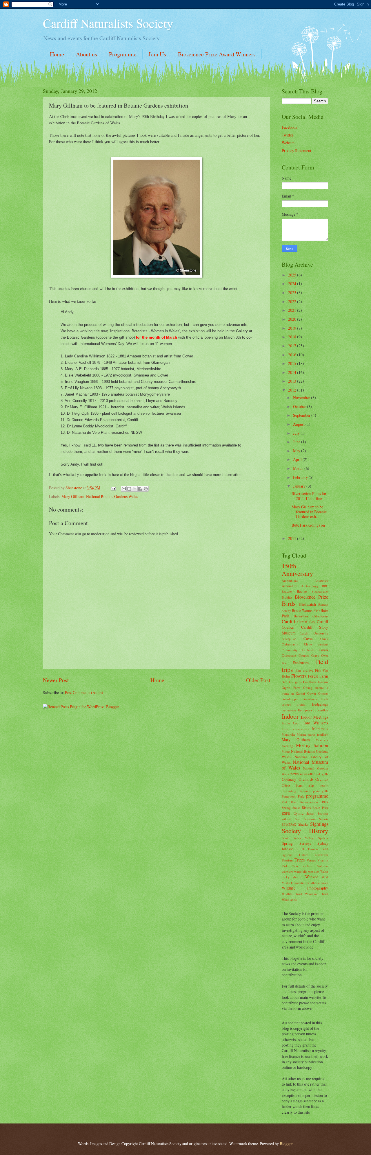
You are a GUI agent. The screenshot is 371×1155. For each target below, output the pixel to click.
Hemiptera (305, 710)
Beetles (302, 591)
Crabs (315, 655)
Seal (297, 819)
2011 (292, 538)
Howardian (320, 710)
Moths (286, 751)
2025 (292, 275)
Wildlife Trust (292, 894)
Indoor (290, 716)
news (294, 773)
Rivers (306, 807)
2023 (292, 292)
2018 (292, 337)
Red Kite (289, 802)
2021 (292, 310)
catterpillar (289, 638)
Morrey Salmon (312, 745)
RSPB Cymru (292, 813)
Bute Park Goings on (308, 525)
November (302, 397)
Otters (286, 785)
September (302, 415)
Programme (123, 54)
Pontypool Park (293, 796)
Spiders (323, 838)
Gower (311, 693)
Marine (301, 734)
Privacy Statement (296, 150)
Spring (287, 843)
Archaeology (310, 586)
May (297, 450)
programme (317, 796)
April (298, 459)
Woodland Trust (316, 894)
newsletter (307, 774)
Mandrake (288, 734)
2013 (292, 381)
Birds (289, 603)
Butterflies (301, 616)
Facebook (289, 127)
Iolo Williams (315, 723)
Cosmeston (289, 655)
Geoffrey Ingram (315, 682)
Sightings (319, 824)
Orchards (306, 779)
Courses (304, 655)
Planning (304, 791)
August (299, 424)
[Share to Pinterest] (146, 489)
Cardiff (288, 621)
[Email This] (124, 489)
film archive (304, 670)
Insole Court (291, 723)
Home (57, 54)
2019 (292, 328)
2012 (292, 390)
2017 (292, 345)
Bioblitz (287, 597)
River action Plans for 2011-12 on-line (309, 496)
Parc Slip (305, 785)
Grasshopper (290, 699)
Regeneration (309, 802)
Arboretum (289, 586)
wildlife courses (317, 883)
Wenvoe (311, 876)
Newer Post (56, 680)
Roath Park (320, 807)
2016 (292, 354)
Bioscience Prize (311, 597)
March (298, 468)
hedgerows (289, 710)
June (297, 441)
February (301, 477)
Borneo (323, 604)
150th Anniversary (297, 570)
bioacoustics (320, 591)
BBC (325, 586)
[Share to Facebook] (140, 489)
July (297, 433)
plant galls (320, 791)
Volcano (322, 866)
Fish (318, 670)
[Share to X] (135, 489)
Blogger (286, 1143)
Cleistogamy (290, 644)
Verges (311, 860)
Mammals (320, 728)
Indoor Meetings (314, 717)
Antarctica (321, 580)
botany (286, 610)
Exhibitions (301, 662)
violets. (307, 866)
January (299, 486)
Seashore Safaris (316, 819)
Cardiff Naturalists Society (108, 23)
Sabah (310, 813)
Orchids (321, 779)
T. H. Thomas (307, 849)
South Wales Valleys (298, 838)
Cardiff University (314, 633)
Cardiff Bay (306, 621)
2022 (292, 301)
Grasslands (310, 699)
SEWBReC (289, 824)
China (324, 638)
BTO (316, 610)
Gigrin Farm (291, 687)
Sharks (303, 824)
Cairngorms (320, 616)
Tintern (303, 855)
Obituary (289, 779)
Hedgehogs (320, 704)
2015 (292, 363)
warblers (287, 871)
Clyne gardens (316, 644)
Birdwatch (307, 604)
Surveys (305, 843)
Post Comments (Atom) (84, 692)
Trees (299, 860)
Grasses (323, 693)
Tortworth (321, 855)
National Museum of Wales (305, 765)
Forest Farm (318, 676)
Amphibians (290, 580)
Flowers (298, 676)
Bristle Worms (302, 610)
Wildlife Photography (305, 888)
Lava (285, 729)
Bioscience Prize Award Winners (217, 54)
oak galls (322, 774)
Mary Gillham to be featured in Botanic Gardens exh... (309, 511)
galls (298, 682)
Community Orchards (298, 650)
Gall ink (287, 682)
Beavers (287, 591)
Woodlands (289, 899)
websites (313, 871)
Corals (323, 649)
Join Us (157, 54)
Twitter (287, 135)
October (300, 406)
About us (86, 54)
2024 (292, 283)
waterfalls (300, 871)
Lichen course (300, 729)
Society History (305, 830)
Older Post (258, 680)
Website (288, 142)
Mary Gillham (72, 496)
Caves (308, 638)
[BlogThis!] (129, 489)
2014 (292, 372)
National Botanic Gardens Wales (112, 496)
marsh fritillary (318, 734)
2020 (292, 319)
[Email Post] (113, 487)
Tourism (287, 860)
